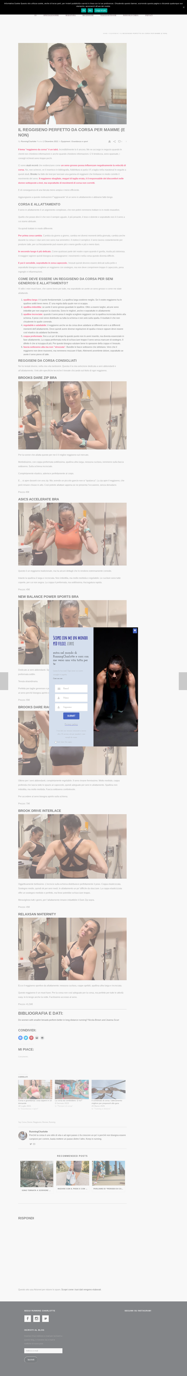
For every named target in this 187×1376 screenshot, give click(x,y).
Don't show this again (64, 742)
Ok (84, 10)
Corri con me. (58, 678)
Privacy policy (71, 724)
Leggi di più (101, 10)
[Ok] (183, 7)
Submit (71, 716)
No (90, 10)
